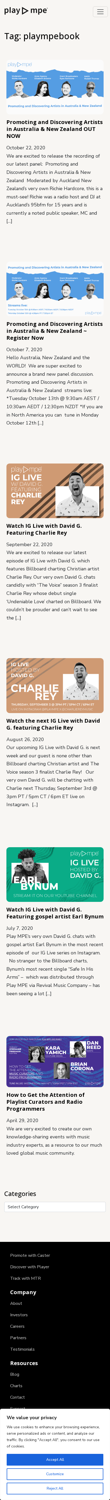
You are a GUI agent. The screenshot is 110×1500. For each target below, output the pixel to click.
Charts (16, 1386)
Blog (14, 1374)
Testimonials (22, 1349)
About (16, 1303)
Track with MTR (25, 1278)
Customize (55, 1474)
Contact (17, 1397)
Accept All (55, 1459)
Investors (19, 1315)
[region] (55, 1454)
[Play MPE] (26, 10)
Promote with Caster (30, 1255)
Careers (17, 1326)
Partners (18, 1338)
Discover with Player (29, 1267)
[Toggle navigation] (100, 11)
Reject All (55, 1488)
